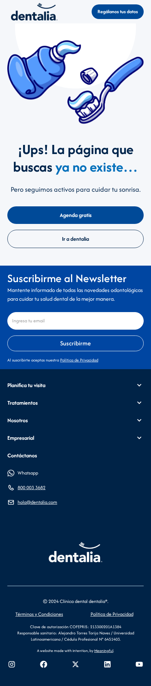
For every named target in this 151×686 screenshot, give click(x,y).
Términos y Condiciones (39, 614)
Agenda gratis (76, 215)
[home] (32, 11)
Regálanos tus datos (117, 11)
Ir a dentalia (75, 239)
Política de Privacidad (79, 360)
